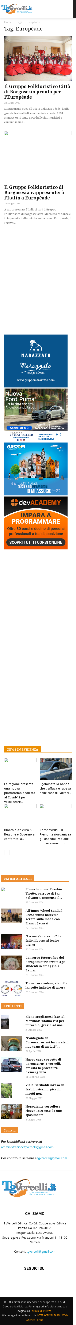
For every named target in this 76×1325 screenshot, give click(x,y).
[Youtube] (45, 1281)
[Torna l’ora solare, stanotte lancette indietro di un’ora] (11, 988)
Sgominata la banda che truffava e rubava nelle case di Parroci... (55, 788)
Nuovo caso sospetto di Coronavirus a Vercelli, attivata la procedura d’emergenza (43, 1065)
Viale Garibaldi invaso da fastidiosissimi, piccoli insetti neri (45, 1089)
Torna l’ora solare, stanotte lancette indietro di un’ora (46, 985)
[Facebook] (24, 1281)
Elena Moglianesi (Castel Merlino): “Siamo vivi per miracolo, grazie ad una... (45, 1021)
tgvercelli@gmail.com (52, 1158)
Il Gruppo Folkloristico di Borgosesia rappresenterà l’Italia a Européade (34, 192)
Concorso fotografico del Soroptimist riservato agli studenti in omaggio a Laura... (45, 964)
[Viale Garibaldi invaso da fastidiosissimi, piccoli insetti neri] (6, 1090)
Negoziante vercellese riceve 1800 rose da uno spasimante (44, 1110)
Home (8, 22)
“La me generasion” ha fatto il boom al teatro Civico (43, 940)
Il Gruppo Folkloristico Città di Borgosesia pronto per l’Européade (37, 91)
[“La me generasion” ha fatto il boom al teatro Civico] (11, 941)
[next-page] (13, 852)
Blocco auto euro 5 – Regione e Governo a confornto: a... (19, 834)
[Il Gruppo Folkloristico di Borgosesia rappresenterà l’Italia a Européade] (38, 156)
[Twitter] (35, 1281)
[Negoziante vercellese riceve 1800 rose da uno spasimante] (11, 1111)
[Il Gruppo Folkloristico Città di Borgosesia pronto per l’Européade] (38, 58)
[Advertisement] (38, 279)
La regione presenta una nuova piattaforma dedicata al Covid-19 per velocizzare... (19, 793)
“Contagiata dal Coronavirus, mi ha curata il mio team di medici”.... (47, 1042)
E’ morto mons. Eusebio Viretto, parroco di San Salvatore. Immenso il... (44, 893)
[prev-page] (7, 852)
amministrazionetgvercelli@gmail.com (27, 1147)
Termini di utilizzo (41, 1311)
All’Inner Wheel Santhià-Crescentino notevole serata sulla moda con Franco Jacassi (45, 917)
